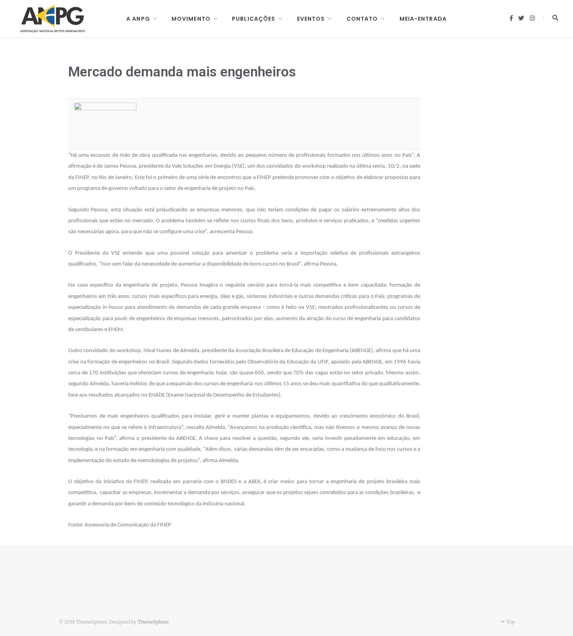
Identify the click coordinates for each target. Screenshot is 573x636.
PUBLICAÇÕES (253, 19)
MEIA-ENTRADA (423, 19)
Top (510, 622)
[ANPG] (52, 18)
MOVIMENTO (191, 19)
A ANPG (138, 19)
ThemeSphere (153, 622)
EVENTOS (311, 19)
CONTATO (362, 19)
